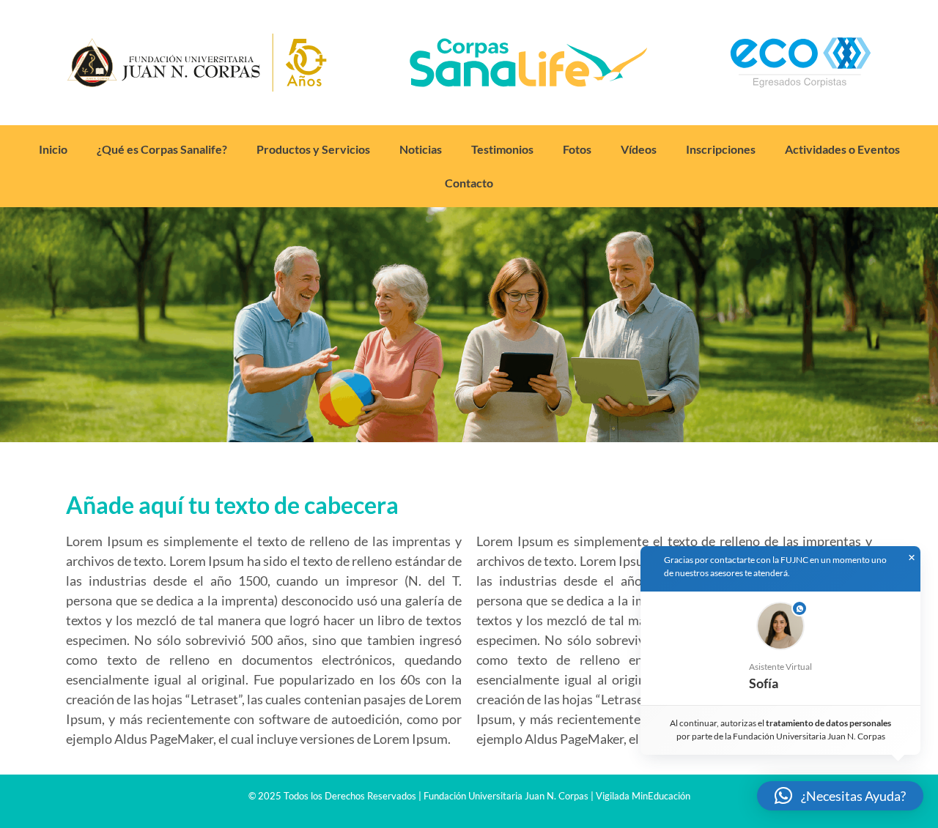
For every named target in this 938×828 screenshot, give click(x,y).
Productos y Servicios (313, 149)
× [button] (911, 557)
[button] (780, 648)
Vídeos (639, 149)
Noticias (420, 149)
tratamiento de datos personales (829, 722)
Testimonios (502, 149)
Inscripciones (721, 149)
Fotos (577, 149)
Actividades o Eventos (842, 149)
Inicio (53, 149)
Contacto (469, 183)
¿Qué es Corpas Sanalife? (162, 149)
